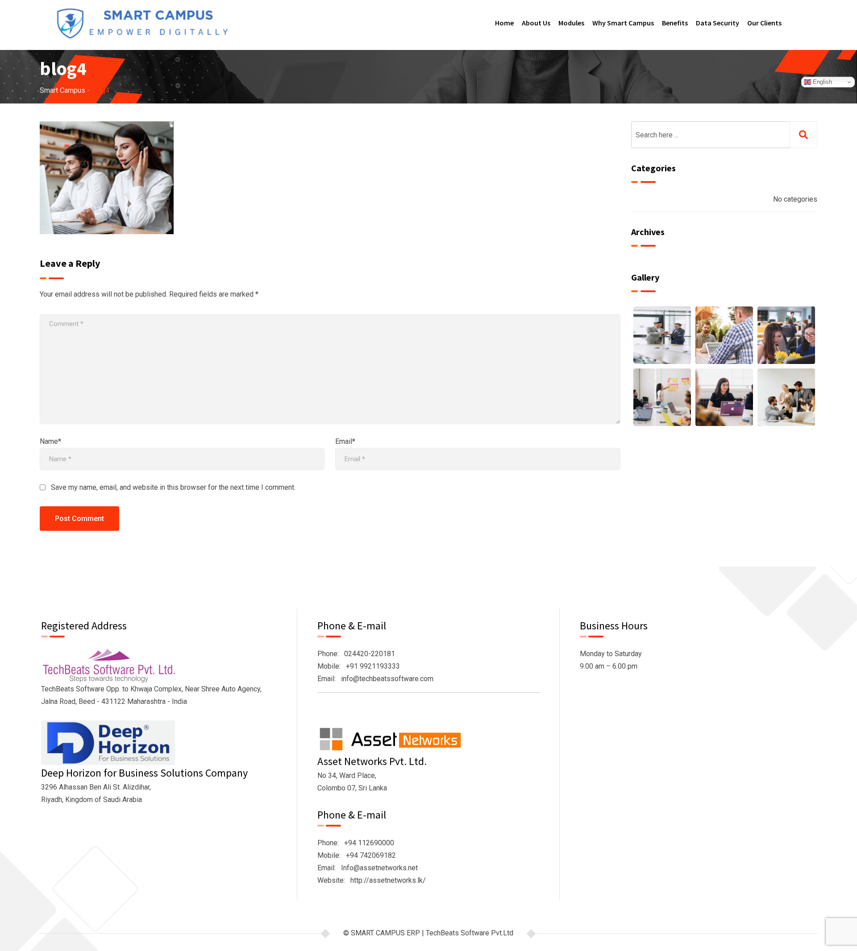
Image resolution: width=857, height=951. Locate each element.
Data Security (717, 22)
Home (504, 22)
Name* (50, 441)
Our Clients (764, 22)
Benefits (675, 22)
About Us (536, 22)
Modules (571, 22)
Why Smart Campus (623, 22)
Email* (345, 441)
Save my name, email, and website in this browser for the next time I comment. (173, 487)
